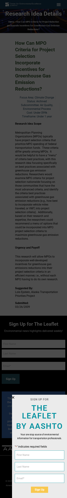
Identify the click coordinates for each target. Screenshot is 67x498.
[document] (33, 249)
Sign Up (39, 489)
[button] (13, 397)
